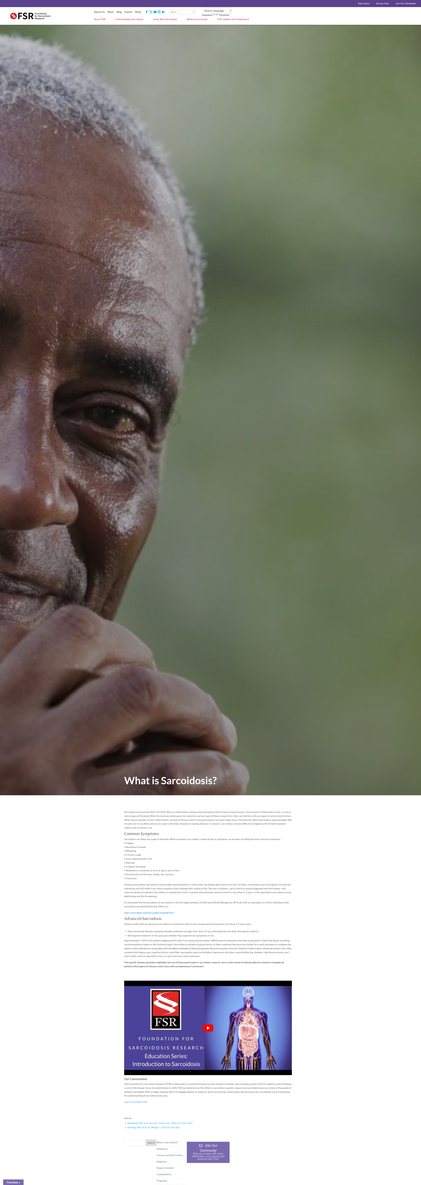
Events (128, 12)
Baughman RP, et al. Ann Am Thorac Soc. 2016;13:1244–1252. (160, 1123)
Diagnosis (162, 1161)
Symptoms (162, 1148)
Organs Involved (165, 1168)
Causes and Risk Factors (170, 1155)
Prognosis (162, 1180)
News (111, 12)
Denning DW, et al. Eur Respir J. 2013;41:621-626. (153, 1127)
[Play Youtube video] (208, 1028)
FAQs (138, 12)
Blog (119, 12)
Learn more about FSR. (135, 1101)
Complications (164, 1174)
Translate (224, 15)
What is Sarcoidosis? (167, 1142)
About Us (99, 12)
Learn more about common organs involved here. (149, 912)
